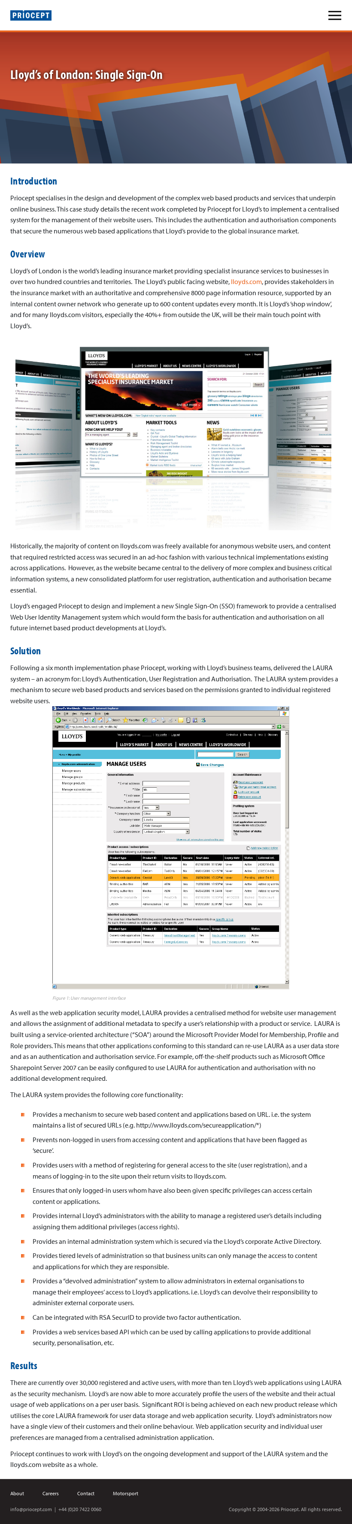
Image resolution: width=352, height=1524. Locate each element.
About (17, 1493)
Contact (85, 1493)
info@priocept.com (31, 1509)
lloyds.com (246, 281)
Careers (50, 1493)
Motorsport (125, 1493)
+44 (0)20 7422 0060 (79, 1509)
